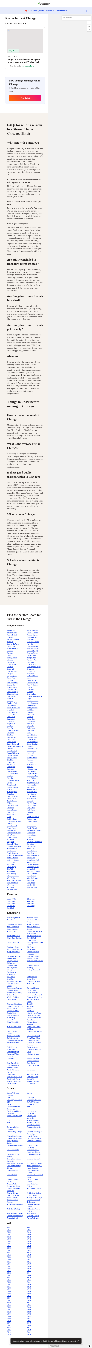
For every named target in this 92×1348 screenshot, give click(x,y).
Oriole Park (31, 808)
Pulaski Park (11, 828)
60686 (29, 1307)
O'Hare (9, 803)
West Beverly (11, 874)
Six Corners (31, 1070)
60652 (29, 1280)
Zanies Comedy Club (14, 1081)
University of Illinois (34, 1100)
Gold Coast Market (33, 1036)
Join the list (25, 98)
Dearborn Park (12, 703)
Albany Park (11, 630)
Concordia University (34, 1154)
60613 (9, 1241)
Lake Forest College (34, 1138)
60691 (9, 1314)
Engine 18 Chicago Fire (15, 1006)
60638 (29, 1266)
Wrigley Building (13, 997)
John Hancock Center (14, 1027)
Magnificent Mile (33, 783)
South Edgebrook (33, 855)
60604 (29, 1230)
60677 (9, 1300)
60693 (29, 1314)
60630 (9, 1259)
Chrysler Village (12, 692)
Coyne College (32, 1195)
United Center (31, 990)
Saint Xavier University (15, 1163)
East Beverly (11, 705)
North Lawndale (32, 703)
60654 (29, 1282)
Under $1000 (11, 899)
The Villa (10, 869)
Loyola (9, 783)
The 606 (30, 1004)
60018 (29, 1330)
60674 (9, 1298)
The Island (10, 760)
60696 (9, 1318)
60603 (9, 1230)
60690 (29, 1312)
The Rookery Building (14, 993)
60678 (29, 1300)
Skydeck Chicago (33, 988)
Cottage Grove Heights (34, 696)
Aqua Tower (31, 1020)
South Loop (31, 858)
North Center (31, 798)
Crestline (10, 701)
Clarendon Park (12, 694)
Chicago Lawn (12, 689)
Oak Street (10, 1058)
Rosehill (29, 837)
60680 (9, 1302)
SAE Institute (31, 1213)
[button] (90, 4)
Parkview (30, 812)
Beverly (9, 655)
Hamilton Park (12, 751)
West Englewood (32, 878)
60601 (9, 1227)
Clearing (30, 692)
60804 (29, 1325)
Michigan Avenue (33, 1054)
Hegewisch (30, 753)
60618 (29, 1246)
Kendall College (32, 1136)
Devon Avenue (12, 1083)
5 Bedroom (11, 903)
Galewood (10, 733)
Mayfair (9, 789)
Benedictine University (15, 1138)
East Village (11, 714)
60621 (9, 1250)
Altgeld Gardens (32, 630)
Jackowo (30, 760)
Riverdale (30, 717)
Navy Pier (10, 920)
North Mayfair (12, 801)
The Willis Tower (33, 924)
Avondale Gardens (33, 642)
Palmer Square (12, 810)
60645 (9, 1275)
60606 (29, 1232)
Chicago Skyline (12, 990)
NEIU (29, 1107)
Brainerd (10, 667)
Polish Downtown (33, 817)
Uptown (29, 678)
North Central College (34, 1163)
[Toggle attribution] (89, 1345)
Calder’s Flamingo (33, 1015)
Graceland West (32, 742)
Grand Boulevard (13, 744)
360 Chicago (31, 947)
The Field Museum (13, 936)
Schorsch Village (12, 844)
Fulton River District (14, 730)
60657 (9, 1287)
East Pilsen (30, 710)
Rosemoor (10, 839)
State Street (31, 1063)
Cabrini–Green (32, 680)
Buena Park (11, 678)
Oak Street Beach (13, 947)
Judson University (13, 1218)
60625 (9, 1255)
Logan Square (12, 676)
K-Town (30, 762)
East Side (30, 712)
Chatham (30, 687)
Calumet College (12, 1170)
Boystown (30, 1011)
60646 (29, 1275)
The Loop (30, 780)
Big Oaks (10, 660)
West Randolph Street (14, 1077)
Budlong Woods (32, 676)
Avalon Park (31, 639)
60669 (29, 1293)
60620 (29, 1248)
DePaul (9, 1104)
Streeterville (11, 862)
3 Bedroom (11, 901)
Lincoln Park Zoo (13, 943)
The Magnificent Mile (14, 981)
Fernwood (30, 723)
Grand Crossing (32, 744)
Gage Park (30, 730)
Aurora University (33, 1218)
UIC (8, 1102)
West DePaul (31, 876)
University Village (33, 867)
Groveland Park (32, 748)
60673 (29, 1296)
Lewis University (13, 1150)
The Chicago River (13, 918)
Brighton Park (12, 671)
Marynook (30, 787)
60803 (9, 1325)
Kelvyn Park (11, 764)
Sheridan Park (32, 846)
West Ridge (31, 883)
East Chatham (31, 705)
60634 (9, 1264)
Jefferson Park (32, 737)
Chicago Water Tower (14, 924)
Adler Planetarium (13, 1043)
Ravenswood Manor (13, 833)
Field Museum (12, 1047)
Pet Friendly (31, 906)
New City (30, 644)
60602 (29, 1227)
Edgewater (10, 721)
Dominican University (34, 1141)
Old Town (10, 808)
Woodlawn (30, 880)
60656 (29, 1284)
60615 (9, 1243)
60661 (29, 1289)
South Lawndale (12, 858)
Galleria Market (12, 1038)
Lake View (30, 662)
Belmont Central (32, 646)
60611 (9, 1239)
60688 (29, 1309)
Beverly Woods (12, 658)
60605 (9, 1232)
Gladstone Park (12, 737)
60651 (9, 1280)
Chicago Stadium (33, 1040)
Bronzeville (31, 671)
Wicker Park (11, 887)
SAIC (9, 1122)
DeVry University (13, 1195)
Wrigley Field (11, 931)
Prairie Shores (32, 821)
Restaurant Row (32, 1077)
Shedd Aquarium (32, 1047)
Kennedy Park (32, 764)
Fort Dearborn (32, 977)
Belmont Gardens (33, 648)
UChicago (30, 1097)
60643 (9, 1273)
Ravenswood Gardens (34, 830)
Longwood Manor (13, 780)
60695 (29, 1316)
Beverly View (31, 655)
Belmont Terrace (32, 653)
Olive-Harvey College (14, 1132)
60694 (9, 1316)
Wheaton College (33, 1120)
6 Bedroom (30, 903)
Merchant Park (32, 792)
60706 (9, 1323)
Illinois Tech (31, 1104)
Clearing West (12, 696)
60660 (9, 1289)
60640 (29, 1268)
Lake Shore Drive (13, 1063)
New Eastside (31, 794)
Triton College (12, 1197)
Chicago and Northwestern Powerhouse (11, 972)
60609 (9, 1237)
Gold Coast (11, 739)
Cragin (29, 698)
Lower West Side (13, 712)
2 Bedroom (30, 899)
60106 (9, 1332)
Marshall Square (12, 787)
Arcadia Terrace (32, 633)
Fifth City (30, 726)
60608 (29, 1234)
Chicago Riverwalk (33, 981)
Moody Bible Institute (14, 1136)
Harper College (12, 1175)
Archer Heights (12, 635)
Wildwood (10, 885)
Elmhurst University (34, 1159)
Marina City (11, 1018)
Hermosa (10, 651)
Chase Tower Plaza (13, 1022)
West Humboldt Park (14, 880)
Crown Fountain (32, 993)
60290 (29, 1334)
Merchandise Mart (13, 1015)
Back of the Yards (13, 644)
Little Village (31, 778)
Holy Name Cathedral (34, 995)
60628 (9, 1257)
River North (31, 833)
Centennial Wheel (13, 1011)
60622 (29, 1250)
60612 (29, 1239)
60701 (29, 1321)
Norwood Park (32, 660)
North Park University (14, 1116)
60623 (9, 1252)
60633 (29, 1262)
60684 (29, 1305)
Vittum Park (31, 869)
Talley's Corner (32, 862)
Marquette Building (13, 952)
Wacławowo (11, 871)
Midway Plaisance (33, 1081)
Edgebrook (10, 719)
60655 (9, 1284)
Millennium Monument (35, 961)
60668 (9, 1293)
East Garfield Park (13, 708)
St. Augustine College (34, 1197)
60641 (9, 1271)
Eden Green (11, 717)
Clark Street (11, 1074)
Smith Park (31, 848)
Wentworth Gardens (33, 871)
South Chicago (32, 851)
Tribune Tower (12, 995)
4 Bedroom (30, 901)
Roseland (10, 726)
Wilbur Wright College (15, 1204)
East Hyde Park (32, 708)
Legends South (32, 773)
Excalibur (10, 979)
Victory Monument (33, 970)
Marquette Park (32, 785)
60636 (29, 1264)
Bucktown (30, 673)
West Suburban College (15, 1213)
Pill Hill (29, 814)
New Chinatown (12, 796)
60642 (29, 1271)
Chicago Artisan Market (15, 1040)
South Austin (11, 851)
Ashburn (10, 637)
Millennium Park (32, 887)
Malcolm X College (13, 1209)
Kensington (11, 767)
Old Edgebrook (32, 803)
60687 (9, 1309)
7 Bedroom (11, 906)
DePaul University (33, 1102)
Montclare (10, 794)
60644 (29, 1273)
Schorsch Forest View (34, 842)
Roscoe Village (12, 837)
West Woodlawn (12, 883)
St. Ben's (30, 839)
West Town (30, 714)
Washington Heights (33, 667)
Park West (10, 812)
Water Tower (31, 949)
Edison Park (31, 721)
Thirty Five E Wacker (14, 949)
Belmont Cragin (12, 648)
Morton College (12, 1193)
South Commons (12, 853)
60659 (29, 1287)
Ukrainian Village (33, 864)
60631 (29, 1259)
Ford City (10, 728)
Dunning (10, 653)
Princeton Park (12, 826)
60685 (9, 1307)
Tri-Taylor (10, 864)
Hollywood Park (12, 755)
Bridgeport (30, 669)
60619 (9, 1248)
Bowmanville (11, 664)
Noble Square (31, 796)
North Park (30, 755)
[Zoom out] (89, 26)
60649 (29, 1277)
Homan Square (12, 758)
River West (10, 835)
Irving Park (11, 646)
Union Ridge (11, 867)
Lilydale (10, 776)
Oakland (30, 801)
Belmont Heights (32, 651)
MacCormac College (34, 1188)
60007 (9, 1330)
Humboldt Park (32, 758)
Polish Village (12, 819)
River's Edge (31, 835)
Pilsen (9, 817)
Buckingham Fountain (14, 988)
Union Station (12, 999)
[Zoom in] (89, 23)
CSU (8, 1120)
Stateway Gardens (13, 860)
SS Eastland (11, 977)
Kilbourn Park (32, 769)
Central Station (12, 687)
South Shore (11, 762)
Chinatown (30, 689)
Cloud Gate (31, 979)
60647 (9, 1277)
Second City (31, 1079)
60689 (9, 1312)
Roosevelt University (34, 1127)
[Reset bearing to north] (89, 29)
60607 (9, 1234)
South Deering (32, 853)
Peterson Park (11, 814)
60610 (29, 1237)
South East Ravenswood (15, 855)
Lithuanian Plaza (32, 776)
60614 (29, 1241)
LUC (8, 1097)
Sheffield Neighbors (14, 846)
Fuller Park (31, 728)
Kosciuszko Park (12, 771)
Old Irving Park (12, 805)
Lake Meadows (32, 771)
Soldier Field (11, 1013)
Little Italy (10, 778)
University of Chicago (14, 1100)
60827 (29, 1328)
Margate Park (11, 785)
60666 (29, 1291)
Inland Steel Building (14, 938)
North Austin (11, 798)
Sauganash (10, 842)
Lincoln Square (32, 664)
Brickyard (10, 669)
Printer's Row (31, 826)
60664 (9, 1291)
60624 (29, 1252)
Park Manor (31, 810)
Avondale (10, 642)
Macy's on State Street (14, 1004)
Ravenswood (11, 830)
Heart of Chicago (13, 753)
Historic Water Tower (34, 1013)
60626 (29, 1255)
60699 (9, 1321)
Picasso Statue (12, 1008)
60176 (9, 1334)
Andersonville (12, 633)
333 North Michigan (34, 936)
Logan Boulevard (33, 1065)
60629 (29, 1257)
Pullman (10, 698)
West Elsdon (11, 878)
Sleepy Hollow (12, 848)
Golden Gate (31, 739)
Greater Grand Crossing (15, 746)
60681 (29, 1302)
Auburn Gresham (13, 639)
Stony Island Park (33, 860)
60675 (29, 1298)
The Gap (10, 735)
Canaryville (11, 685)
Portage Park (31, 819)
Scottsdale (30, 844)
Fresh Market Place (33, 1038)
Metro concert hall (33, 1074)
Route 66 (10, 1020)
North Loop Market (13, 1036)
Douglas (10, 673)
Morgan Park (31, 658)
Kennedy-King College (15, 1145)
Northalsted (11, 662)
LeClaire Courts (12, 773)
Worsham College (33, 1216)
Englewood (11, 723)
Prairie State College (34, 1193)
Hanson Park (31, 751)
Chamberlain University (15, 1216)
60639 (9, 1268)
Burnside (10, 680)
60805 (9, 1328)
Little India (31, 1083)
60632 (9, 1262)
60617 (9, 1246)
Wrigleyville (31, 885)
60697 (29, 1318)
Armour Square (32, 635)
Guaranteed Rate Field (34, 997)
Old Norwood (31, 805)
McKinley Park (32, 789)
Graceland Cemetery (34, 1018)
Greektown (30, 746)
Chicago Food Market (34, 1031)
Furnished (10, 908)
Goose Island (11, 742)
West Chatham (32, 874)
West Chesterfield (13, 876)
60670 (9, 1296)
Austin (29, 733)
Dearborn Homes (32, 701)
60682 (9, 1305)
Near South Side (32, 685)
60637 (9, 1266)
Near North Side (12, 683)
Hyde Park (10, 710)
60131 (29, 1332)
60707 (29, 1323)
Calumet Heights (32, 683)
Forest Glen (31, 719)
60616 (29, 1243)
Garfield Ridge (32, 735)
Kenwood (30, 767)
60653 (9, 1282)
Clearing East (31, 694)
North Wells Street (13, 1079)
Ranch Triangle (32, 828)
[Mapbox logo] (54, 1346)
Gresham (10, 748)
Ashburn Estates (32, 637)
